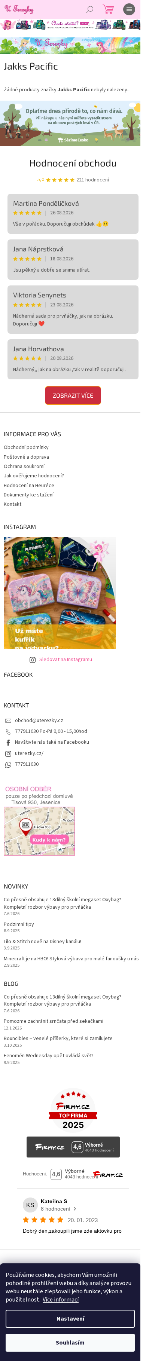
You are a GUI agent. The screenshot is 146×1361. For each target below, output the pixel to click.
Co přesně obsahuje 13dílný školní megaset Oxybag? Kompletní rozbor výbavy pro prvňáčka (62, 903)
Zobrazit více (73, 395)
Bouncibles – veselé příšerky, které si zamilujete (58, 1038)
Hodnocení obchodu (73, 162)
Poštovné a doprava (26, 457)
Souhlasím (70, 1343)
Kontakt (12, 504)
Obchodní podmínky (26, 447)
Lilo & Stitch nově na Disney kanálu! (42, 941)
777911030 (27, 764)
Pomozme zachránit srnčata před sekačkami (53, 1021)
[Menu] (129, 9)
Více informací (61, 1300)
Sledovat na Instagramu (65, 659)
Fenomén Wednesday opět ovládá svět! (48, 1055)
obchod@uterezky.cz (39, 720)
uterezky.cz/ (29, 753)
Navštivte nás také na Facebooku (52, 742)
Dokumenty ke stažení (29, 495)
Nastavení (70, 1319)
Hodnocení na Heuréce (29, 485)
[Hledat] (89, 9)
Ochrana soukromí (24, 466)
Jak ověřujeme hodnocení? (34, 476)
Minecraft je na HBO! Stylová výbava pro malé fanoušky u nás (71, 959)
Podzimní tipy (19, 924)
